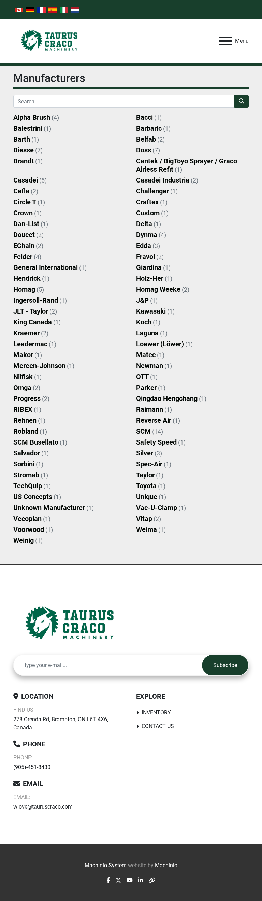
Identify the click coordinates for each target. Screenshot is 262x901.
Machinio (166, 865)
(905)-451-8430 (31, 767)
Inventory (156, 712)
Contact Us (158, 726)
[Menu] (225, 41)
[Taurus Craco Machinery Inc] (74, 623)
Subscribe (225, 665)
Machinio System (106, 865)
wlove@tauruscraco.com (43, 806)
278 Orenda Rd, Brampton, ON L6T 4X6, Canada (60, 723)
